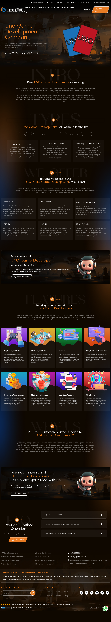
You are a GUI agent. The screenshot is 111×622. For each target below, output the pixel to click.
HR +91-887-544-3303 (55, 2)
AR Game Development (43, 553)
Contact (87, 10)
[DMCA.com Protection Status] (5, 607)
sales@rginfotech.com (102, 2)
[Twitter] (92, 593)
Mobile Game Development (44, 564)
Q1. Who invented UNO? (54, 515)
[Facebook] (81, 593)
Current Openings (38, 2)
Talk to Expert (15, 53)
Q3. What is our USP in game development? (61, 533)
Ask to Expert (20, 539)
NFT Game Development (9, 553)
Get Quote (98, 10)
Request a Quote (35, 53)
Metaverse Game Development (12, 557)
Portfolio (49, 596)
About (48, 592)
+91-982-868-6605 (83, 2)
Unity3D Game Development (45, 560)
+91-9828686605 (76, 553)
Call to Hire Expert (23, 276)
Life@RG (67, 596)
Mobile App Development (59, 604)
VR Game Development (43, 557)
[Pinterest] (97, 593)
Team (66, 592)
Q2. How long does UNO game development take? (63, 524)
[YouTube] (107, 593)
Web (40, 604)
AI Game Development (8, 564)
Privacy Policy (91, 607)
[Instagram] (86, 593)
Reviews (58, 596)
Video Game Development (10, 560)
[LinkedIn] (102, 593)
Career (57, 592)
